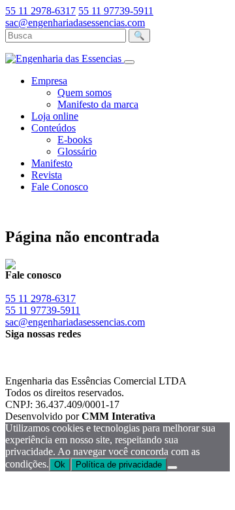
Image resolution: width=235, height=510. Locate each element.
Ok (59, 464)
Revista (46, 174)
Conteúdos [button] (53, 127)
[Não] (172, 467)
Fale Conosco (59, 186)
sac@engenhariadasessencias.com (75, 22)
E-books (74, 139)
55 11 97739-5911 (115, 10)
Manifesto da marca (97, 104)
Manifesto (51, 163)
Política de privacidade (119, 464)
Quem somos (84, 92)
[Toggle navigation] (129, 62)
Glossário (77, 151)
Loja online (54, 116)
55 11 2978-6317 (40, 10)
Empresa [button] (49, 80)
